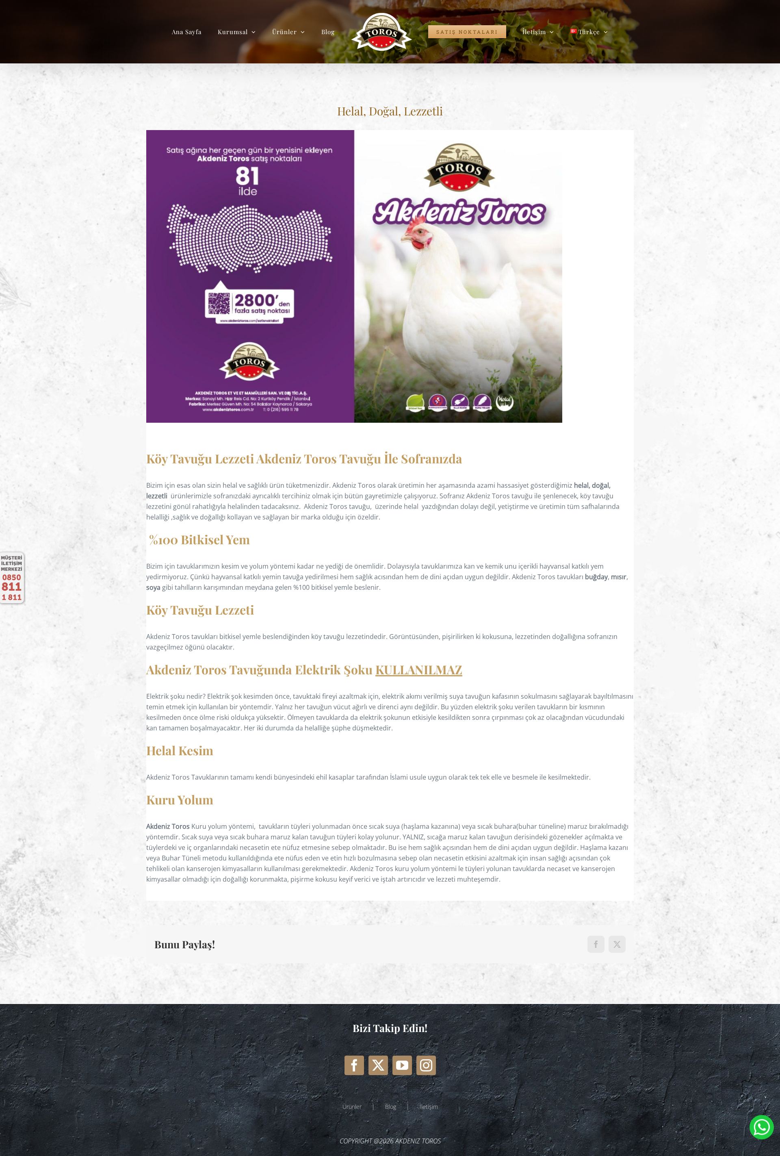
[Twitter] (378, 1065)
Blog (390, 1106)
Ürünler (352, 1106)
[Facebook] (354, 1065)
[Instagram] (426, 1065)
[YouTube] (402, 1065)
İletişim (429, 1106)
